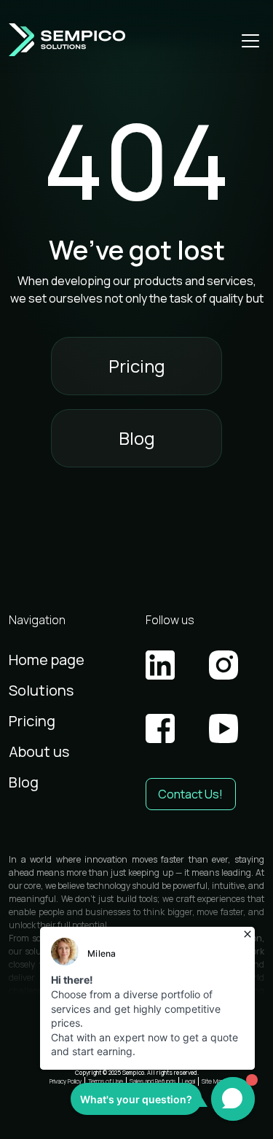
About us (39, 751)
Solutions (41, 690)
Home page (46, 659)
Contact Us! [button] (190, 794)
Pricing (136, 366)
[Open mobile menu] (250, 40)
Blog (137, 438)
